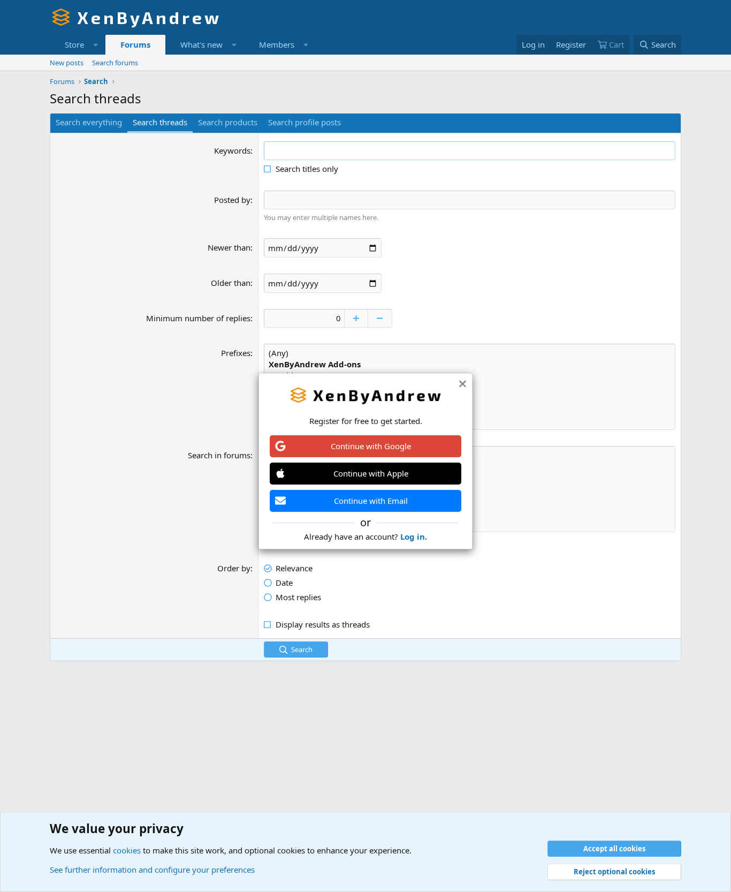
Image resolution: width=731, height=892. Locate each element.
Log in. (413, 536)
